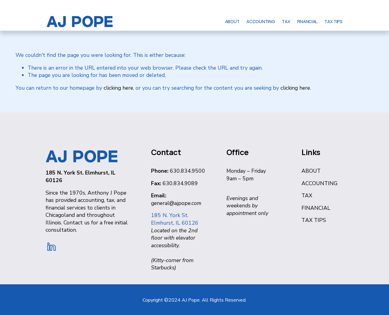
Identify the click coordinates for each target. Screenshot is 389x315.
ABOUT (232, 21)
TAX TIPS (333, 21)
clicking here (118, 88)
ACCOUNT (314, 183)
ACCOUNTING (260, 21)
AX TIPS (315, 220)
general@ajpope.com (176, 203)
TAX (286, 21)
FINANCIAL (307, 21)
